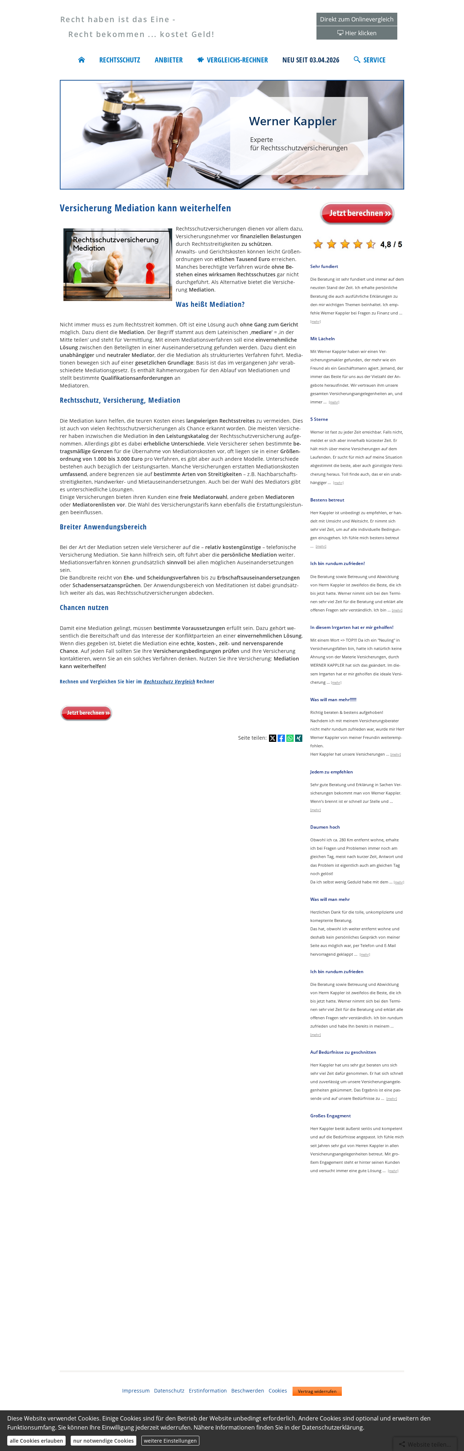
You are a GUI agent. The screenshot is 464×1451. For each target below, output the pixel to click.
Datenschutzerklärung (332, 1427)
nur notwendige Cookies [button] (103, 1440)
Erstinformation (208, 1390)
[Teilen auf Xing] (298, 738)
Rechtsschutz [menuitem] (119, 60)
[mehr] (315, 321)
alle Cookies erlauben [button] (36, 1440)
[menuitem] (81, 60)
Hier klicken (361, 33)
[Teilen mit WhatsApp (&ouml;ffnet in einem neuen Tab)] (290, 738)
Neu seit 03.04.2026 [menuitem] (310, 60)
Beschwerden (247, 1390)
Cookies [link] (278, 1390)
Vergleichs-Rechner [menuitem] (237, 60)
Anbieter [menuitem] (169, 60)
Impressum (136, 1390)
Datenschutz (169, 1390)
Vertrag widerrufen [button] (317, 1391)
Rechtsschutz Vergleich (169, 681)
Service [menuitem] (375, 60)
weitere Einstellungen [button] (170, 1440)
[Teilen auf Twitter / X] (272, 738)
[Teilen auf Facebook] (281, 738)
